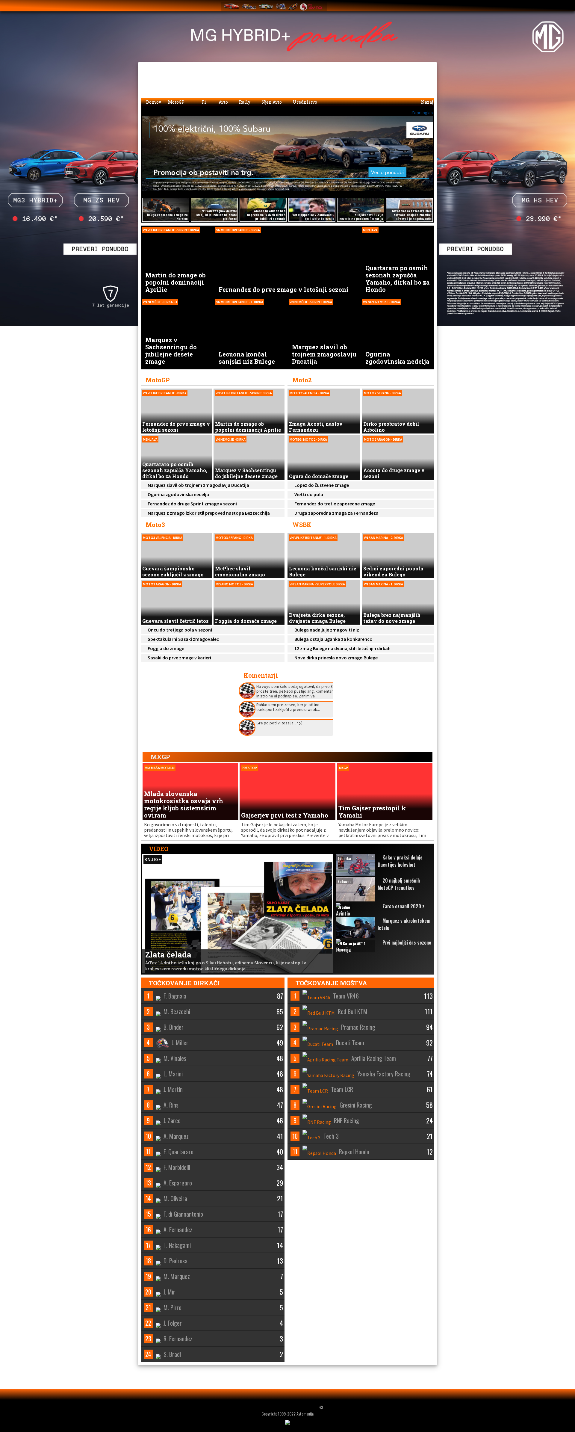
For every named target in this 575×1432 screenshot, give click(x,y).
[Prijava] (413, 5)
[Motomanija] (281, 6)
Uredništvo (304, 102)
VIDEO (157, 849)
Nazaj (426, 102)
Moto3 (155, 524)
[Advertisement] (384, 708)
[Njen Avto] (311, 6)
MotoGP (176, 102)
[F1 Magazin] (248, 6)
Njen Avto (271, 102)
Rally (244, 102)
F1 (203, 102)
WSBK (301, 524)
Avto (223, 102)
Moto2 (302, 380)
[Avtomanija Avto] (231, 6)
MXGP (160, 757)
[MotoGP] (293, 6)
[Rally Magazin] (266, 6)
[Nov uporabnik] (425, 5)
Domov (153, 102)
